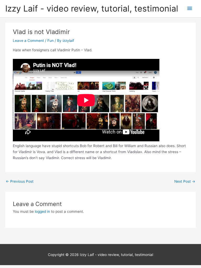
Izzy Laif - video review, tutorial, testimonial (91, 8)
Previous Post (20, 181)
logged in (42, 211)
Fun (50, 40)
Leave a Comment (28, 40)
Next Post (184, 181)
